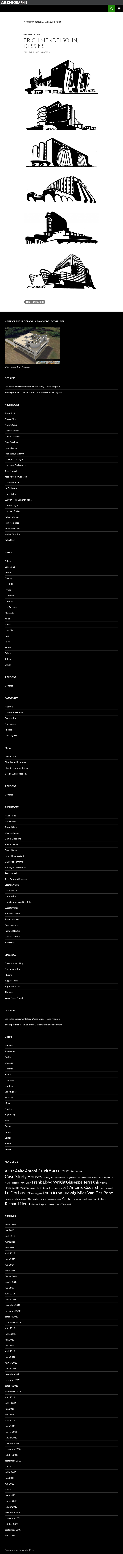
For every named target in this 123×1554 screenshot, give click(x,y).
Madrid (23, 1199)
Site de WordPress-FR (16, 773)
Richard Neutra (12, 528)
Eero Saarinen (12, 442)
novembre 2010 (12, 1449)
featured (9, 1182)
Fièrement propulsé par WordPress (19, 1550)
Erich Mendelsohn (35, 302)
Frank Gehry (11, 447)
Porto (8, 641)
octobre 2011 (11, 1385)
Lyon (18, 1199)
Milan (8, 618)
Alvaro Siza (10, 419)
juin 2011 (9, 1408)
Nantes (8, 624)
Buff (80, 1172)
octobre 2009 (11, 1524)
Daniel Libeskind (13, 436)
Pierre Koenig (75, 1199)
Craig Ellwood (71, 1178)
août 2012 (10, 1328)
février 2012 (11, 1362)
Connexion (10, 756)
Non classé (10, 724)
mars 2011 (10, 1426)
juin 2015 (9, 1247)
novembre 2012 (12, 1310)
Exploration (10, 718)
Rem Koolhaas (12, 522)
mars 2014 (10, 1270)
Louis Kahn (10, 494)
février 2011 (11, 1431)
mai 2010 (9, 1483)
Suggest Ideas (11, 980)
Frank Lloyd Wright (14, 453)
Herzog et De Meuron (15, 465)
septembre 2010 (13, 1460)
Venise (8, 664)
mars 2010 (10, 1495)
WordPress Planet (14, 997)
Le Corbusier (11, 488)
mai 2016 (9, 1230)
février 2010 (11, 1501)
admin (46, 52)
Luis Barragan (11, 505)
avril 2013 (10, 1293)
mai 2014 (9, 1264)
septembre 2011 (13, 1391)
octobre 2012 (11, 1316)
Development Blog (14, 963)
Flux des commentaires (16, 768)
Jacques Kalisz (35, 1188)
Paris (7, 635)
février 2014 (11, 1276)
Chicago (9, 578)
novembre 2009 (12, 1518)
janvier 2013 (11, 1299)
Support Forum (12, 986)
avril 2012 (10, 1351)
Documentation (12, 969)
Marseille (9, 612)
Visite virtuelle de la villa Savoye (17, 367)
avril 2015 (10, 1253)
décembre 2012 (12, 1305)
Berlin (8, 572)
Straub (35, 1204)
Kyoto (8, 589)
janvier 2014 (11, 1282)
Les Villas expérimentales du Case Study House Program (32, 386)
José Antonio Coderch (80, 1187)
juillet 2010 (10, 1472)
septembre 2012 (13, 1322)
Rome (8, 647)
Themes (8, 992)
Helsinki (9, 584)
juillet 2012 (10, 1334)
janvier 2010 (11, 1506)
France (16, 1182)
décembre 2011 (12, 1374)
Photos (8, 729)
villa (47, 1204)
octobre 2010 (11, 1455)
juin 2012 (9, 1339)
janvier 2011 (11, 1437)
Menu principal (119, 8)
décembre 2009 (12, 1512)
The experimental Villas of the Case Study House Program (33, 392)
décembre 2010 (12, 1443)
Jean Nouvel (11, 471)
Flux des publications (15, 762)
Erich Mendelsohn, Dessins (51, 43)
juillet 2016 (10, 1224)
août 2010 (10, 1466)
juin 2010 (9, 1478)
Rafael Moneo (12, 517)
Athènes (9, 561)
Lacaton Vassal (12, 482)
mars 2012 (10, 1357)
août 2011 (10, 1397)
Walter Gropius (12, 534)
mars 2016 (10, 1241)
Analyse (9, 706)
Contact (9, 685)
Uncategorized (32, 34)
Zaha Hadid (10, 540)
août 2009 (10, 1535)
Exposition (108, 1177)
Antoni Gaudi (11, 424)
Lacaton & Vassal (106, 1188)
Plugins (8, 974)
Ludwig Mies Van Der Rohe (18, 499)
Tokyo (8, 659)
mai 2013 (9, 1287)
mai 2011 (9, 1414)
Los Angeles (10, 607)
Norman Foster (12, 511)
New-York (10, 630)
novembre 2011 (12, 1380)
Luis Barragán (10, 1199)
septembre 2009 (13, 1529)
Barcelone (10, 566)
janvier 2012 (11, 1368)
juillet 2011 (10, 1403)
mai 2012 (9, 1345)
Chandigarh (48, 1177)
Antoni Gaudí (36, 1170)
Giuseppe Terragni (14, 459)
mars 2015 (10, 1259)
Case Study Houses (14, 712)
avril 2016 (10, 1236)
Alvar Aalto (10, 413)
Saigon (8, 653)
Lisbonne (9, 595)
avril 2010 (10, 1489)
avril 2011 (10, 1420)
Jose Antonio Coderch (16, 476)
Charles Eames (12, 430)
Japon (45, 1188)
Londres (9, 601)
